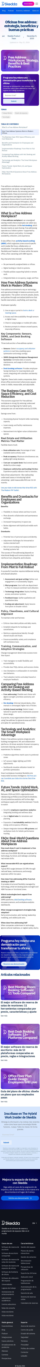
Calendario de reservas (29, 1303)
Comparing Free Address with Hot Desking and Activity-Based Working (18, 155)
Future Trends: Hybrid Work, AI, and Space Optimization (17, 167)
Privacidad (24, 1345)
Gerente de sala (27, 1293)
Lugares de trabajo (9, 1288)
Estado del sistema (28, 1333)
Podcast (11, 11)
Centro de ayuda (27, 1330)
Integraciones (7, 1337)
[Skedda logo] (11, 1223)
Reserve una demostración (13, 964)
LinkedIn (24, 1356)
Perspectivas (6, 1358)
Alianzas (5, 1351)
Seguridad (24, 1337)
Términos (24, 1341)
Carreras (5, 1355)
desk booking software (22, 899)
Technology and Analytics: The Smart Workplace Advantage (19, 161)
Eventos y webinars (23, 11)
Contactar (24, 1352)
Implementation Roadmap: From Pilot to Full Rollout (18, 149)
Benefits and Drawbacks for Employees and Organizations (17, 144)
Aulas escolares (8, 1312)
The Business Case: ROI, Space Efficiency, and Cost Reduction (18, 138)
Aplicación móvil (27, 1277)
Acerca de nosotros (28, 1326)
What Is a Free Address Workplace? (14, 127)
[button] (36, 3)
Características (7, 1326)
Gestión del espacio (28, 1247)
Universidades (7, 1284)
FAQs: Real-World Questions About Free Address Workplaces (19, 173)
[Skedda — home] (9, 3)
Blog (4, 11)
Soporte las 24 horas (29, 1273)
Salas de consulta (8, 1308)
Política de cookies (28, 1348)
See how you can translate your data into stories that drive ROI (18, 778)
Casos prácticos (7, 1341)
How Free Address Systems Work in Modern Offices (17, 132)
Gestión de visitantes (28, 1257)
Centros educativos (9, 1304)
